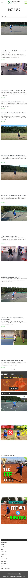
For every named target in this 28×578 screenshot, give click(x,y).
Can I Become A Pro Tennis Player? (8, 455)
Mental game (3, 561)
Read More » (3, 59)
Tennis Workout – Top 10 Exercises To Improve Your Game (13, 195)
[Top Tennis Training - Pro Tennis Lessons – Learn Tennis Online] (14, 2)
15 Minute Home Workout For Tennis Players (10, 277)
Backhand (3, 542)
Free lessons (3, 559)
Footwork (2, 551)
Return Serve (3, 563)
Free (1, 556)
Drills (2, 547)
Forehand (2, 554)
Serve (2, 566)
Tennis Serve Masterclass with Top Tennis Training (12, 360)
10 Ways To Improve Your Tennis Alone (9, 236)
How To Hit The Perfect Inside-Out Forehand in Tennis (12, 102)
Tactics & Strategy (4, 568)
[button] (2, 2)
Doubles (2, 544)
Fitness (2, 549)
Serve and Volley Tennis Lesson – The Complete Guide (13, 155)
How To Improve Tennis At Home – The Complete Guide (13, 91)
